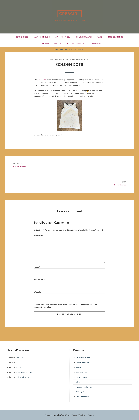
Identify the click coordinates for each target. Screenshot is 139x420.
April (67, 49)
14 (71, 49)
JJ (16, 362)
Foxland (91, 415)
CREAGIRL (69, 13)
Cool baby (19, 358)
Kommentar (39, 235)
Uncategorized (56, 135)
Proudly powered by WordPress (57, 415)
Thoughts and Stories (76, 43)
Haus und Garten (84, 37)
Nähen (100, 37)
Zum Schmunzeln (63, 37)
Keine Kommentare (81, 60)
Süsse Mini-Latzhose (24, 372)
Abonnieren (43, 43)
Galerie (57, 43)
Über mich (96, 43)
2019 (61, 49)
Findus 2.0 (20, 367)
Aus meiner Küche (42, 37)
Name (37, 267)
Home (56, 49)
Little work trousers (23, 377)
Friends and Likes (115, 37)
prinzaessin (41, 80)
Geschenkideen (22, 37)
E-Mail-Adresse (41, 279)
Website (37, 292)
